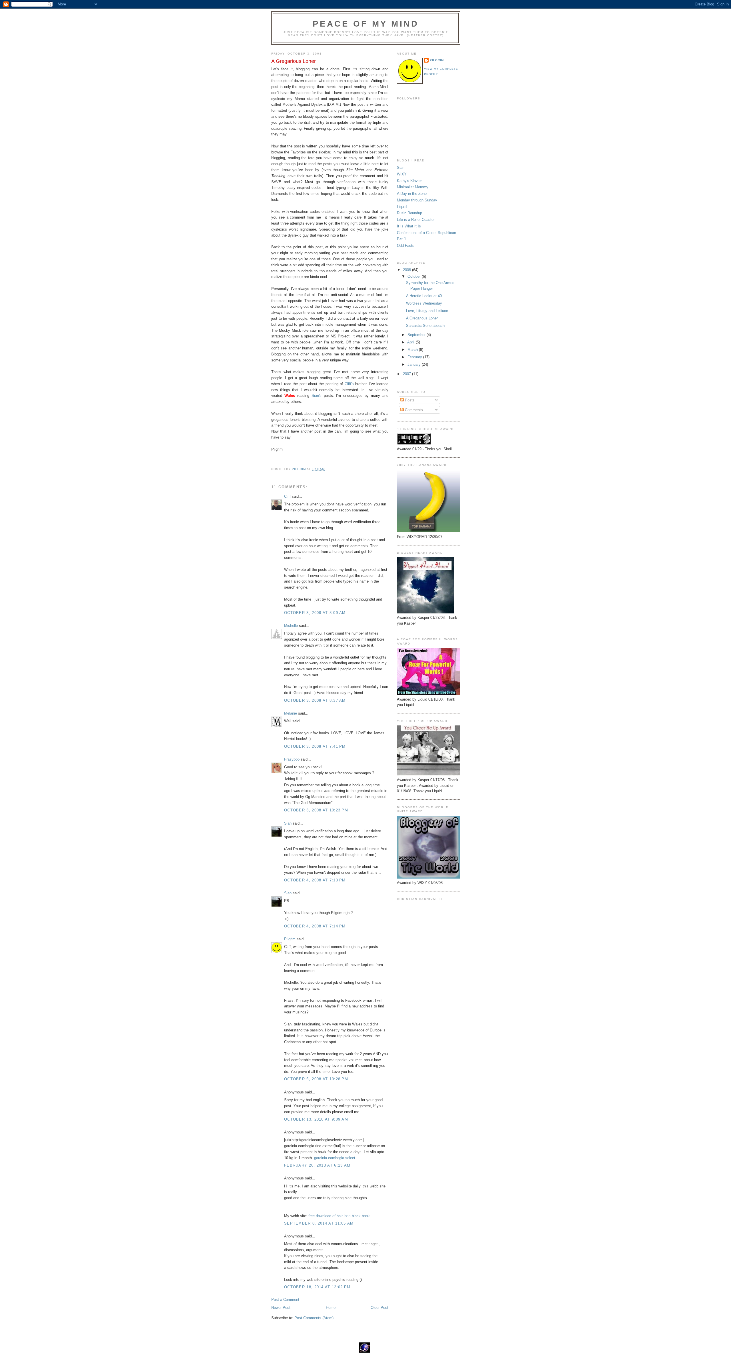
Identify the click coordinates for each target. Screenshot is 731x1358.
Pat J (401, 239)
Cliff (287, 496)
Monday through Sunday (417, 200)
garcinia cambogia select (334, 1158)
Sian (288, 823)
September (417, 335)
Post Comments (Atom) (314, 1318)
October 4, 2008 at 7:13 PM (315, 880)
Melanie (290, 713)
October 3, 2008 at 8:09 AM (315, 613)
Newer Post (280, 1307)
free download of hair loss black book (339, 1216)
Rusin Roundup (409, 213)
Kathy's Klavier (409, 181)
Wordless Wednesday (424, 303)
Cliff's (350, 384)
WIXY (402, 174)
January (414, 364)
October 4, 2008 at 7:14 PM (315, 926)
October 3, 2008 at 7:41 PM (315, 746)
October (414, 276)
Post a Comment (285, 1299)
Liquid (402, 207)
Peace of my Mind (366, 23)
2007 (407, 374)
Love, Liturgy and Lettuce (427, 311)
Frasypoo (292, 759)
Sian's (318, 395)
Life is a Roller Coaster (416, 219)
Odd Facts (405, 245)
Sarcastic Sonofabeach (425, 325)
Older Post (379, 1307)
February (415, 357)
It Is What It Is (409, 226)
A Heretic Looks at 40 (424, 296)
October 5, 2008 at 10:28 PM (316, 1079)
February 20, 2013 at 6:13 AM (317, 1165)
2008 (407, 270)
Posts (409, 400)
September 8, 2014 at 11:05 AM (319, 1223)
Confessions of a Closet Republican (426, 233)
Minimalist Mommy (412, 187)
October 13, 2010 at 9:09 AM (316, 1119)
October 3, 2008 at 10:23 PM (316, 810)
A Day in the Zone (412, 193)
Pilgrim (290, 939)
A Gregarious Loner (422, 318)
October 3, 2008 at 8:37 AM (315, 700)
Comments (413, 410)
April (411, 342)
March (413, 349)
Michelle (291, 625)
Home (331, 1307)
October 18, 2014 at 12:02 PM (317, 1287)
